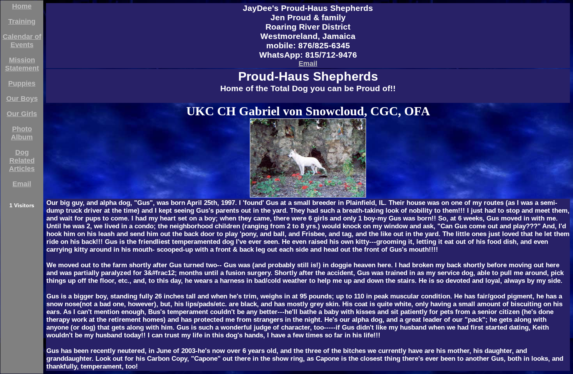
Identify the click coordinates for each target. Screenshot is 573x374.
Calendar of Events (22, 41)
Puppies (21, 83)
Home (22, 6)
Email (21, 184)
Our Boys (22, 98)
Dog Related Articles (22, 160)
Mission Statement (22, 64)
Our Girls (22, 114)
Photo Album (22, 133)
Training (21, 21)
